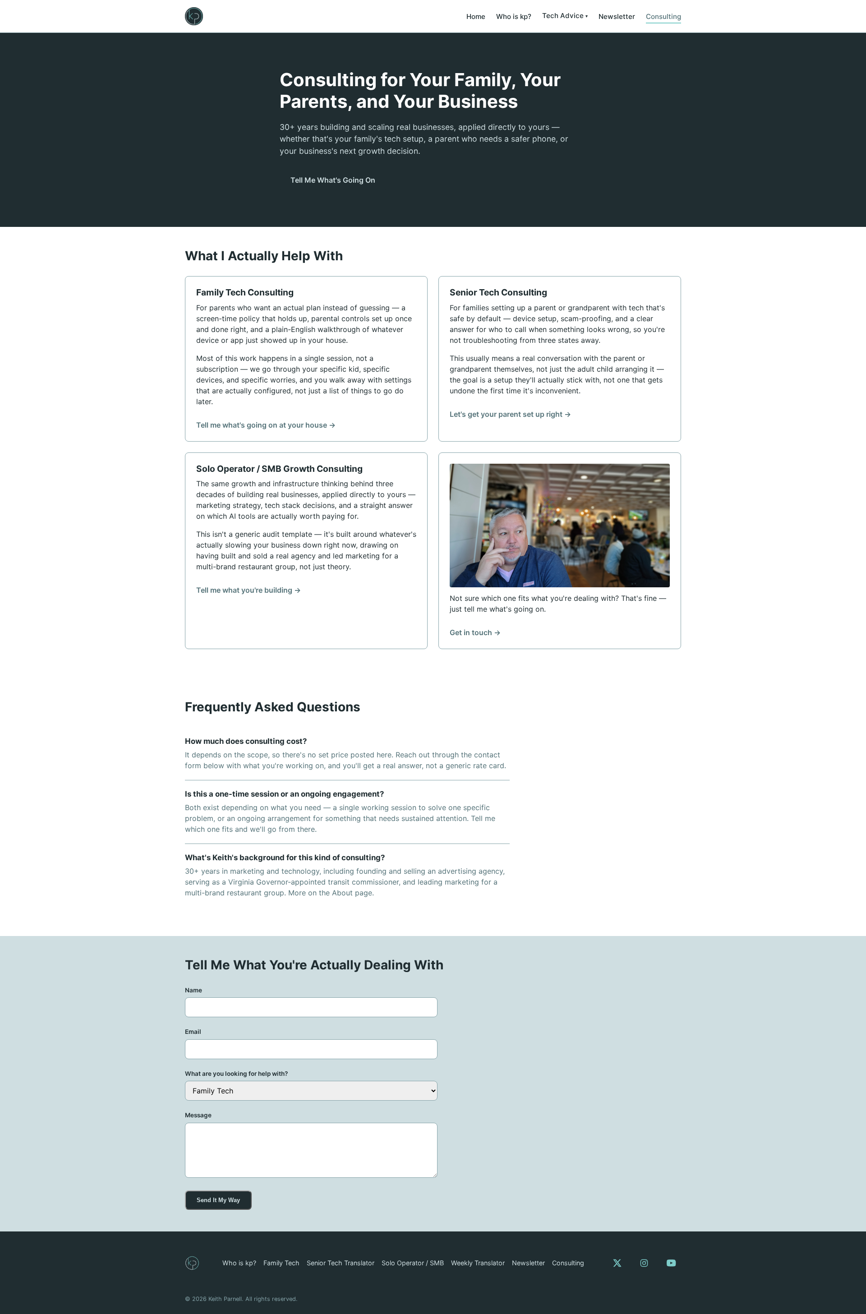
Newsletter (617, 16)
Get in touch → (475, 632)
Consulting (663, 16)
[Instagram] (644, 1263)
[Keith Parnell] (192, 1263)
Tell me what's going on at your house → (266, 424)
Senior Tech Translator (340, 1263)
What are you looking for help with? (236, 1073)
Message (198, 1115)
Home (475, 16)
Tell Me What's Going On (332, 179)
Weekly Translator (478, 1263)
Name (193, 990)
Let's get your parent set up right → (510, 414)
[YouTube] (671, 1263)
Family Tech (281, 1263)
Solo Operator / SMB (413, 1263)
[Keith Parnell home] (194, 16)
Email (193, 1031)
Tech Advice (563, 15)
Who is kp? (513, 16)
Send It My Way (218, 1200)
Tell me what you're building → (248, 590)
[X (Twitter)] (617, 1263)
